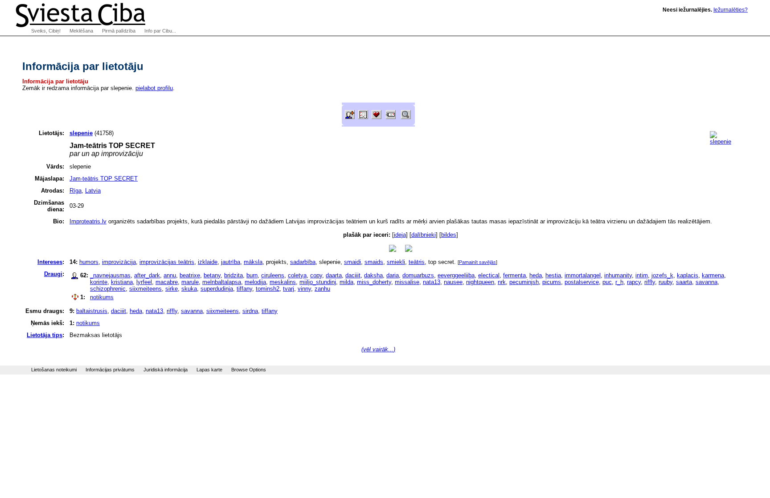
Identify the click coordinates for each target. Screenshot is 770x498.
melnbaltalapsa (221, 282)
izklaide (207, 262)
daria (392, 275)
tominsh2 (267, 288)
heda (535, 275)
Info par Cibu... (160, 30)
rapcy (634, 282)
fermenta (514, 275)
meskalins (283, 282)
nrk (502, 282)
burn (252, 275)
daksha (373, 275)
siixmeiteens (145, 288)
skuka (189, 288)
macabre (167, 282)
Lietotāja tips (44, 335)
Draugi (53, 274)
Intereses (49, 262)
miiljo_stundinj (317, 282)
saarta (684, 282)
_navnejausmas (110, 275)
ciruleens (272, 275)
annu (170, 275)
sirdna (250, 311)
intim (641, 275)
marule (190, 282)
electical (489, 275)
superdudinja (217, 288)
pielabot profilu (154, 88)
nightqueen (480, 282)
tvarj (288, 288)
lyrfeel (144, 282)
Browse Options (248, 369)
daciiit (352, 275)
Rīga (76, 190)
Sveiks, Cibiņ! (46, 30)
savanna (706, 282)
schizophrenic (108, 288)
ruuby (665, 282)
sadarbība (302, 262)
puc (607, 282)
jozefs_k (662, 275)
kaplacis (687, 275)
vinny (304, 288)
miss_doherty (374, 282)
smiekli (396, 262)
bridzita (233, 275)
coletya (297, 275)
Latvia (93, 190)
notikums (102, 297)
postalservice (582, 282)
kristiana (122, 282)
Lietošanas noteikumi (54, 369)
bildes (448, 234)
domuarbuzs (418, 275)
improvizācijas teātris (166, 262)
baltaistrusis (91, 311)
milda (346, 282)
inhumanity (618, 275)
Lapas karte (209, 369)
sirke (171, 288)
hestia (553, 275)
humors (88, 262)
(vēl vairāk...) (378, 349)
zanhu (322, 288)
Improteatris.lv (88, 221)
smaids (374, 262)
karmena (713, 275)
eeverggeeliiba (456, 275)
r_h (619, 282)
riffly (649, 282)
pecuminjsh (524, 282)
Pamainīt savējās (477, 262)
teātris (417, 262)
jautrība (230, 262)
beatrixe (190, 275)
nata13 (431, 282)
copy (316, 275)
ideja (400, 234)
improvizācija (119, 262)
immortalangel (583, 275)
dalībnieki (423, 234)
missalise (407, 282)
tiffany (244, 288)
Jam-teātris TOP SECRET (104, 178)
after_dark (147, 275)
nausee (453, 282)
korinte (98, 282)
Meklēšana (81, 30)
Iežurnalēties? (730, 10)
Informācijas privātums (110, 369)
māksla (253, 262)
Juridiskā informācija (165, 369)
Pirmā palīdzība (118, 30)
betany (212, 275)
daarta (334, 275)
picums (551, 282)
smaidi (352, 262)
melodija (255, 282)
